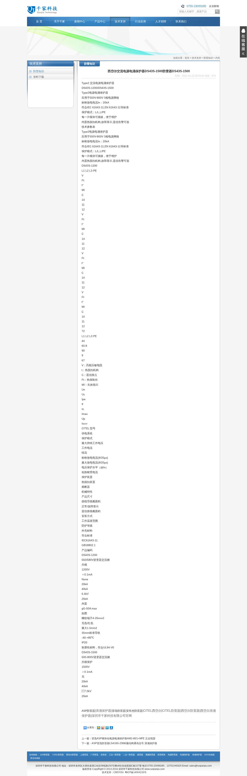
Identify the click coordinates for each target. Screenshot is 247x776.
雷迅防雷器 (118, 710)
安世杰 (104, 755)
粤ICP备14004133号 (135, 772)
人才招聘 (160, 21)
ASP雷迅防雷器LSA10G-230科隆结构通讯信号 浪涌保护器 (124, 743)
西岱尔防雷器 (72, 755)
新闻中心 (79, 21)
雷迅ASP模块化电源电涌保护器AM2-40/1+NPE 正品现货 (123, 738)
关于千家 (59, 21)
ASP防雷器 (88, 710)
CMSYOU (118, 772)
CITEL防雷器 (58, 755)
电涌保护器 (185, 755)
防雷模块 (161, 755)
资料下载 (38, 76)
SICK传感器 (209, 755)
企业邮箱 (214, 6)
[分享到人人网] (111, 727)
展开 (243, 42)
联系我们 (181, 21)
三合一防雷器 (115, 755)
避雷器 (140, 755)
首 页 (39, 21)
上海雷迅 (84, 755)
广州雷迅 (94, 755)
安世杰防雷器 (134, 710)
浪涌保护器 (197, 755)
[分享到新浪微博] (103, 727)
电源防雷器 (173, 755)
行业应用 (140, 21)
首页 (187, 58)
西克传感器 (35, 758)
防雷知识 (208, 58)
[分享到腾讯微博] (107, 727)
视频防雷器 (150, 755)
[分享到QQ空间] (98, 727)
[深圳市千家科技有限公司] (42, 14)
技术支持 (120, 21)
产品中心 (100, 21)
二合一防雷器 (129, 755)
